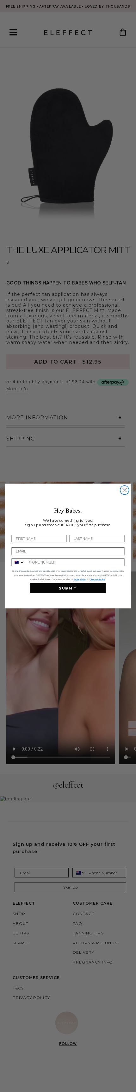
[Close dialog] (124, 490)
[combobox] (18, 562)
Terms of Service (97, 579)
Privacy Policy (80, 579)
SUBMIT (68, 588)
